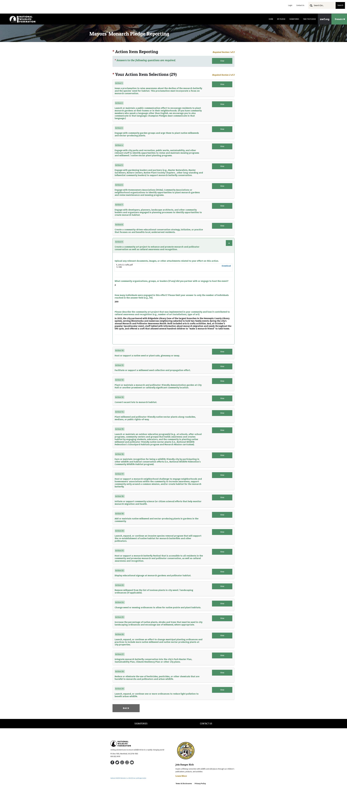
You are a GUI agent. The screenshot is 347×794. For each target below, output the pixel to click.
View (222, 61)
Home (271, 19)
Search (340, 5)
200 (116, 301)
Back (126, 708)
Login (290, 5)
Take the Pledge (309, 19)
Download (226, 266)
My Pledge (281, 19)
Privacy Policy (200, 784)
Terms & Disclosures (184, 784)
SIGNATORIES (140, 723)
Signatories (294, 19)
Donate (339, 19)
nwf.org (324, 19)
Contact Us (300, 5)
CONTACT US (206, 723)
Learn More (181, 775)
